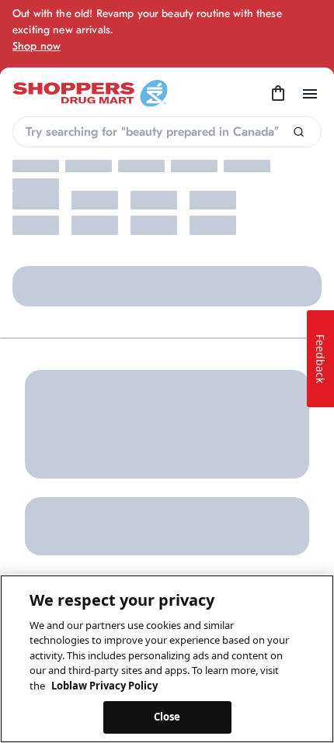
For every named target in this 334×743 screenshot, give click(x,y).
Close (167, 717)
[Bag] (278, 93)
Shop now (36, 46)
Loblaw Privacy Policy (104, 686)
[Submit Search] (298, 132)
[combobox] (167, 131)
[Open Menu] (310, 93)
